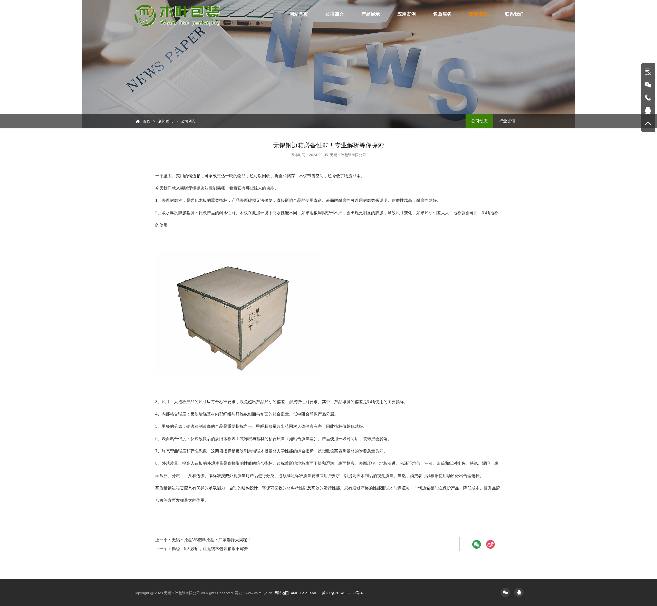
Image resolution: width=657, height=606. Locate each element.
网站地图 (281, 593)
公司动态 (479, 121)
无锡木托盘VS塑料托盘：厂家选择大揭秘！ (211, 540)
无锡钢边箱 (198, 188)
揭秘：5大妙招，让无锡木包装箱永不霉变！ (212, 548)
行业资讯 (507, 121)
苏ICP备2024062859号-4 (342, 593)
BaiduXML (308, 593)
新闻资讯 (165, 121)
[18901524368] (648, 97)
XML (294, 593)
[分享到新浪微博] (490, 544)
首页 (146, 121)
